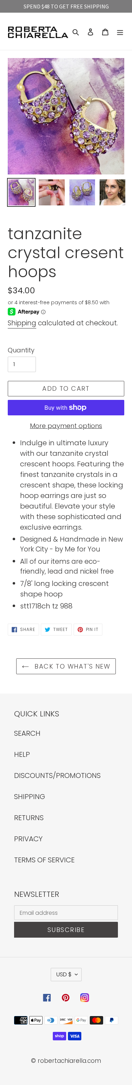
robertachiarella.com (69, 1061)
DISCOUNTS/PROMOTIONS (57, 775)
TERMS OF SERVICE (44, 860)
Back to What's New (71, 666)
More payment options (66, 425)
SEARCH (27, 733)
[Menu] (120, 31)
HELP (22, 754)
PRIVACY (28, 839)
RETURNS (29, 818)
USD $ (63, 974)
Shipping (22, 323)
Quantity (21, 350)
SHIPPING (29, 797)
